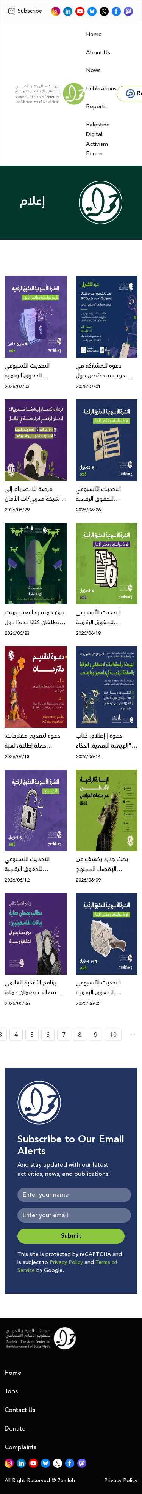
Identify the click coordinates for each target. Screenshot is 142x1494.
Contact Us (20, 1410)
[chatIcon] (128, 11)
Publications (101, 88)
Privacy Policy (66, 1262)
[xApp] (104, 11)
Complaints (20, 1447)
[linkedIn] (67, 11)
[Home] (50, 93)
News (93, 70)
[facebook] (116, 11)
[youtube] (79, 11)
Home (94, 34)
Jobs (11, 1391)
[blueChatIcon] (92, 11)
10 (113, 1034)
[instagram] (55, 11)
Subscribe (30, 11)
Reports (96, 106)
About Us (98, 52)
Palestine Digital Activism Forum (98, 139)
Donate (15, 1428)
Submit (71, 1236)
